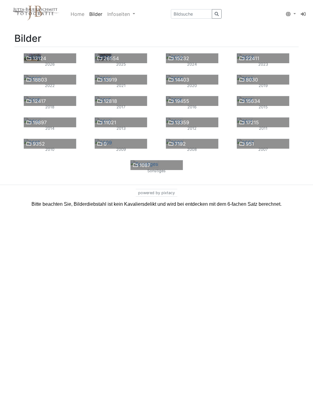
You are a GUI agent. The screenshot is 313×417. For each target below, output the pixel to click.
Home (77, 14)
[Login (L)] (303, 14)
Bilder (95, 14)
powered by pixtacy (156, 192)
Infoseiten (119, 14)
